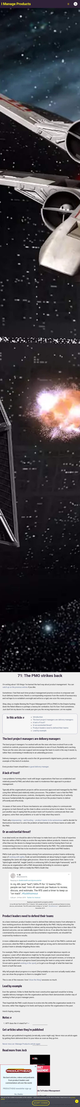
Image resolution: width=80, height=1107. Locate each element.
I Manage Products (16, 4)
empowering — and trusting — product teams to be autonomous (37, 820)
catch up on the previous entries (15, 687)
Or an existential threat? (42, 725)
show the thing (35, 980)
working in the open (28, 963)
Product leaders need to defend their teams (50, 728)
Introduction (38, 717)
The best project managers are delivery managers (53, 720)
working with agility (16, 857)
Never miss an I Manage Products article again (21, 1044)
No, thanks (18, 1094)
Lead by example (39, 731)
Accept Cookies (41, 1103)
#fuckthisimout (53, 906)
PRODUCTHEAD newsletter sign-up (17, 1089)
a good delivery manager (39, 767)
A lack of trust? (39, 722)
